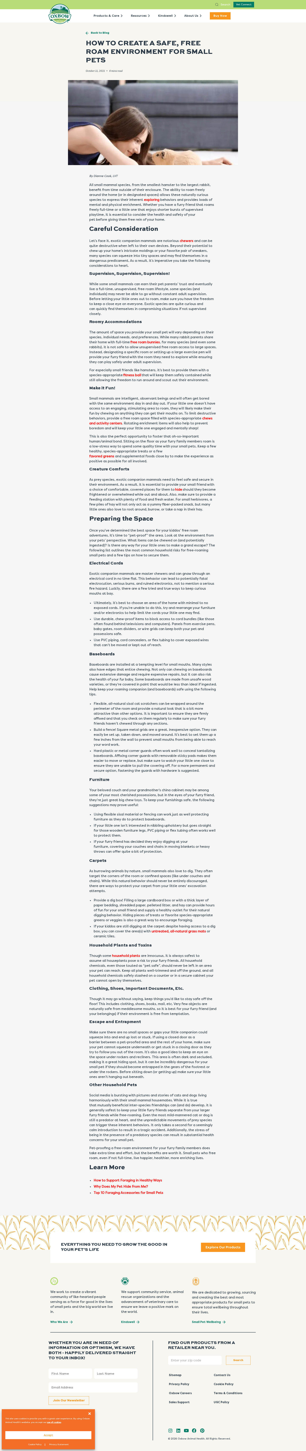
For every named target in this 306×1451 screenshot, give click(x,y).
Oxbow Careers (180, 1393)
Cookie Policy (35, 1444)
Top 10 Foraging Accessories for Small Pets (128, 1193)
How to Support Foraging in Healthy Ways (128, 1180)
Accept (48, 1435)
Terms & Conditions (228, 1393)
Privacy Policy (179, 1384)
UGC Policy (221, 1402)
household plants (126, 956)
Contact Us (222, 1375)
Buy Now (220, 15)
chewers (186, 241)
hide (178, 490)
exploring (151, 200)
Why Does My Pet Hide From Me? (121, 1187)
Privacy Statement (59, 1444)
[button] (89, 1413)
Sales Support (179, 1402)
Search (225, 4)
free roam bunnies (145, 342)
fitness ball (132, 375)
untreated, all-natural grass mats (179, 931)
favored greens (101, 456)
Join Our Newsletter (69, 1400)
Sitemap (175, 1375)
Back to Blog (100, 33)
